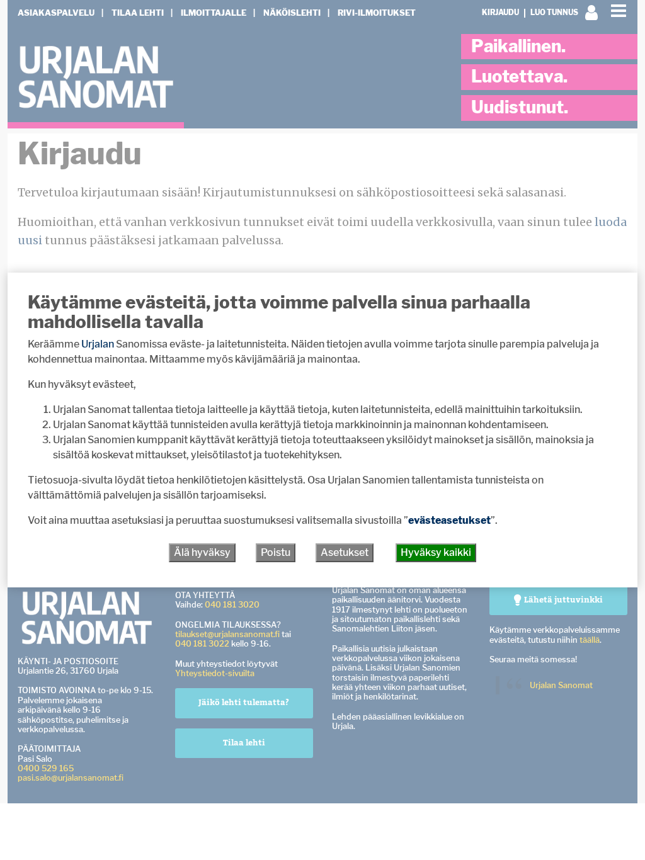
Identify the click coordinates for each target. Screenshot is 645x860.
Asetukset (344, 552)
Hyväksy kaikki (436, 552)
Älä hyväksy (202, 552)
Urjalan (97, 344)
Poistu (275, 552)
